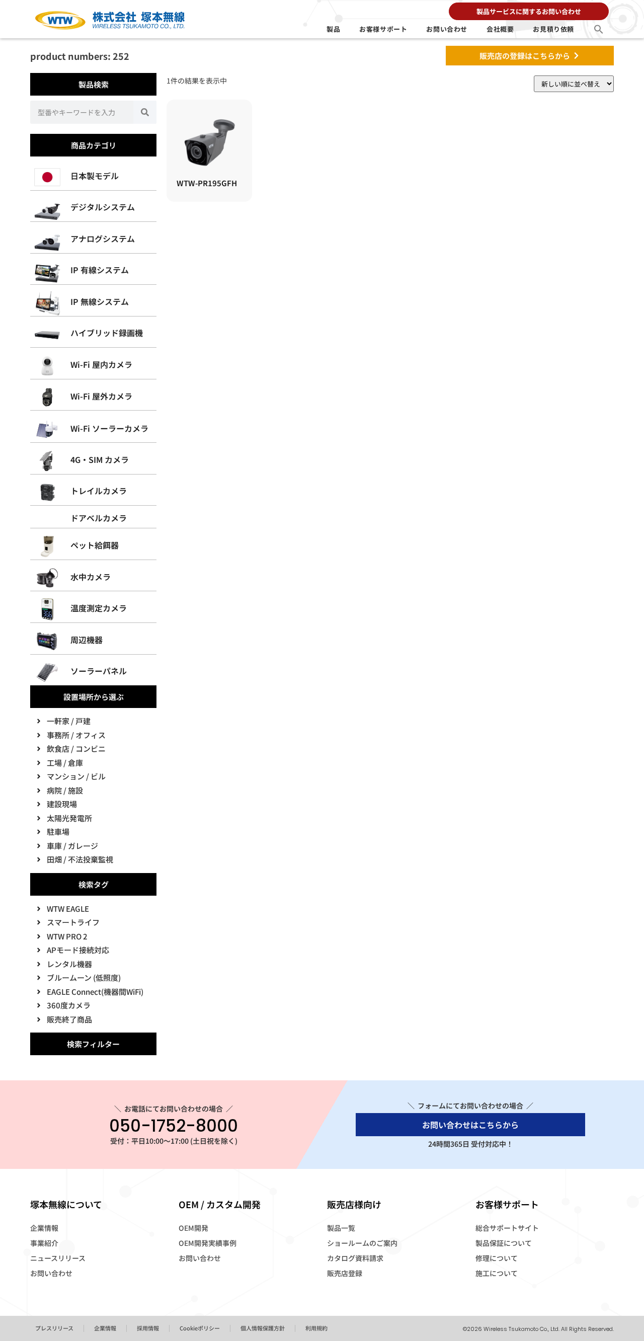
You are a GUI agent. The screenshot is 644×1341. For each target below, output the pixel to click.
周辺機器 (86, 640)
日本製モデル (94, 176)
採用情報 (148, 1328)
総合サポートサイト (507, 1228)
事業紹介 (44, 1243)
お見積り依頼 (553, 29)
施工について (496, 1273)
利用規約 (316, 1328)
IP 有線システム (99, 270)
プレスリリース (54, 1328)
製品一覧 (341, 1228)
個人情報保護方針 (262, 1328)
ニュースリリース (58, 1258)
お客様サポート (383, 29)
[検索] (144, 112)
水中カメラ (90, 577)
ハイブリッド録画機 (106, 333)
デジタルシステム (102, 207)
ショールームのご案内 (362, 1243)
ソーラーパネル (98, 671)
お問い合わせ (446, 29)
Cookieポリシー (200, 1328)
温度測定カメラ (98, 608)
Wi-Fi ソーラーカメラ (109, 428)
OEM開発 (193, 1228)
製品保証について (503, 1243)
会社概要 (500, 29)
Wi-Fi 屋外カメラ (101, 396)
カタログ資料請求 (355, 1258)
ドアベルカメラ (98, 518)
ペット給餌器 (94, 545)
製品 (333, 29)
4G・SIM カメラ (99, 459)
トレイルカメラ (98, 491)
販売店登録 (344, 1273)
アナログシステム (102, 238)
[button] (599, 29)
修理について (496, 1258)
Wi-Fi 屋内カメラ (101, 364)
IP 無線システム (99, 301)
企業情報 (44, 1228)
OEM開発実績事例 (207, 1243)
